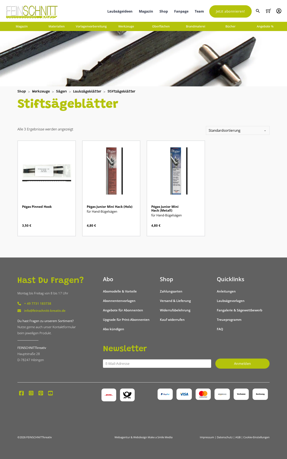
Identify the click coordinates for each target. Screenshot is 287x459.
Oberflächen (161, 26)
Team (199, 11)
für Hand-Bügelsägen (102, 211)
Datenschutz (225, 437)
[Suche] (258, 11)
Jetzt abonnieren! (230, 11)
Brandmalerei (195, 26)
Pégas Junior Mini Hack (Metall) (165, 208)
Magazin (146, 11)
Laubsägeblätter (87, 92)
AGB (238, 437)
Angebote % (265, 26)
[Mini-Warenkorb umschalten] (268, 10)
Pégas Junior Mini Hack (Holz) (109, 206)
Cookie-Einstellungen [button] (256, 437)
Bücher (230, 26)
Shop (163, 11)
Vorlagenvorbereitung (91, 26)
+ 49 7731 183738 (37, 303)
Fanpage (181, 11)
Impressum (207, 437)
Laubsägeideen (120, 11)
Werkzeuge (126, 26)
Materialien (57, 26)
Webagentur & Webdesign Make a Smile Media (143, 437)
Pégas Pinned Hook (37, 206)
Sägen (61, 92)
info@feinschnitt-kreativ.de (45, 310)
